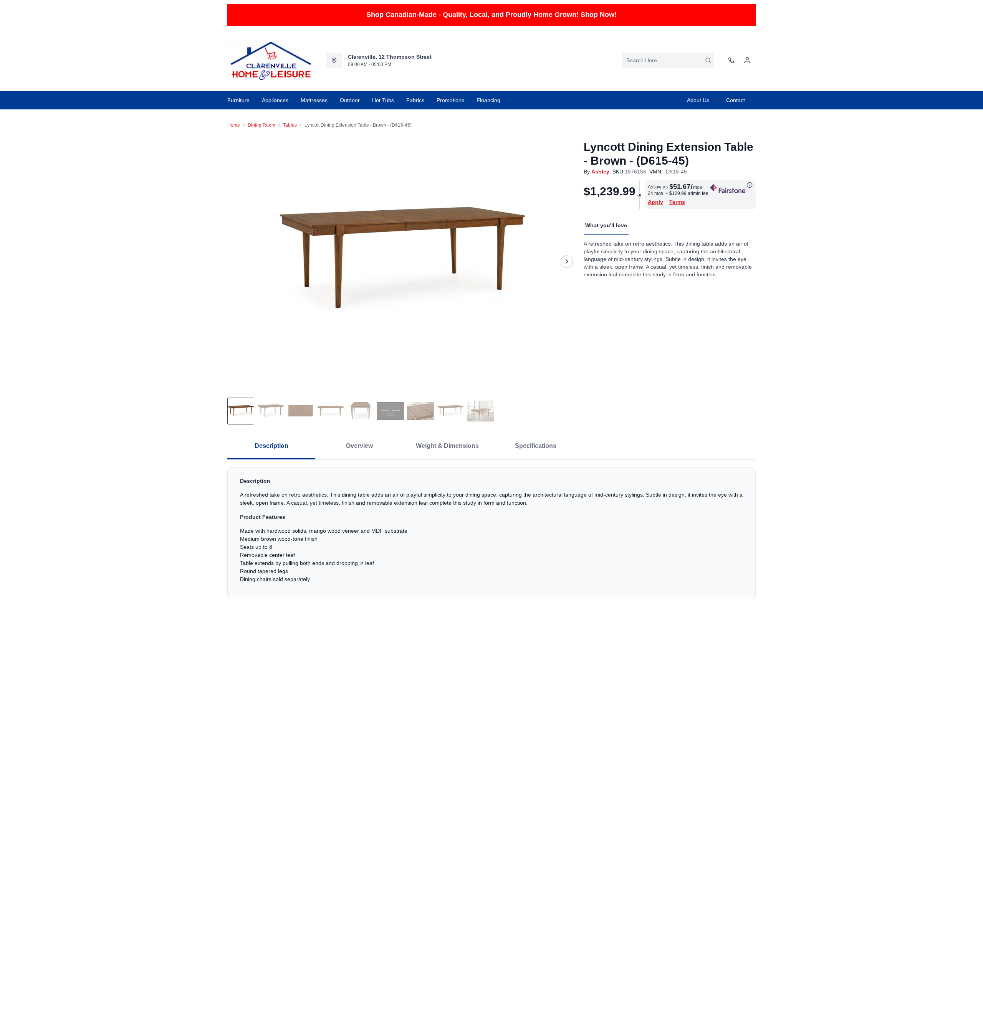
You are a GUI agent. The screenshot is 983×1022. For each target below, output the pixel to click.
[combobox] (668, 60)
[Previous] (238, 261)
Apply (655, 202)
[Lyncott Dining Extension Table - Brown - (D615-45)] (402, 261)
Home (233, 125)
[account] (747, 60)
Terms (677, 202)
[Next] (567, 261)
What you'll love (606, 225)
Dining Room (261, 125)
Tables (290, 125)
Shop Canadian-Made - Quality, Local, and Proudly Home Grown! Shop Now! (491, 14)
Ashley (600, 171)
